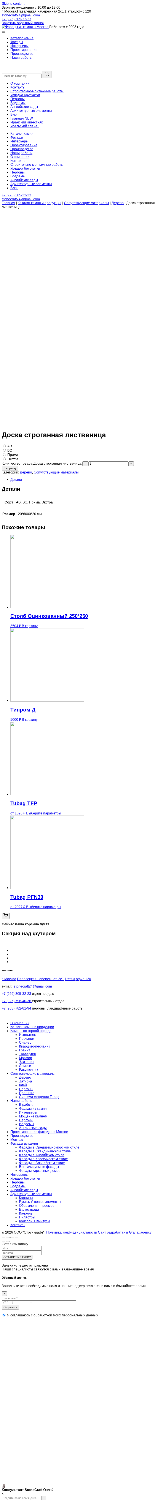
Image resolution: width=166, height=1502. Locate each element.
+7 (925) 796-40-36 (17, 1001)
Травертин (27, 1054)
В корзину (9, 468)
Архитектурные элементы (31, 110)
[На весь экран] (12, 1237)
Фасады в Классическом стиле (43, 1159)
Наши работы (21, 57)
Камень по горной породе (30, 1031)
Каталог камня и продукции (39, 203)
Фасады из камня (33, 1108)
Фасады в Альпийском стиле (42, 1163)
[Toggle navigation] (3, 32)
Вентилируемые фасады (39, 1167)
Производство (21, 53)
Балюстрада (29, 1209)
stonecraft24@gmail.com (21, 15)
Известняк (27, 1035)
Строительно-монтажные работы (37, 91)
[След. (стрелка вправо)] (8, 1241)
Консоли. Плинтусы (34, 1221)
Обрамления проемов (36, 1205)
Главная (8, 203)
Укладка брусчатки (25, 95)
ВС (9, 450)
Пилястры (27, 1217)
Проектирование (23, 50)
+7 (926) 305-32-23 (16, 19)
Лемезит (26, 1066)
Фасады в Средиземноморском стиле (49, 1147)
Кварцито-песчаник (34, 1046)
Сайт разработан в (125, 1232)
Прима (12, 455)
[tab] (87, 480)
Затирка (25, 1081)
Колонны (26, 1213)
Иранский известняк (26, 122)
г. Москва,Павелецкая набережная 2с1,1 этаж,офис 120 (46, 979)
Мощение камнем (33, 1116)
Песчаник (26, 1038)
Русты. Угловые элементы (40, 1202)
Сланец (25, 1042)
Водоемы (18, 103)
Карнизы (26, 1198)
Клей (23, 1085)
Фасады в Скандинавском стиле (45, 1151)
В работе (26, 1104)
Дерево (118, 203)
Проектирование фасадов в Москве (39, 1132)
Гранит (24, 1050)
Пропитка (26, 1093)
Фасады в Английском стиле (41, 1155)
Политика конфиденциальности (72, 1232)
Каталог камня (22, 38)
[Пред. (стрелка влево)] (3, 1241)
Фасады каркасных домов (40, 1170)
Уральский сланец (24, 126)
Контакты (17, 87)
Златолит (26, 1062)
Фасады (16, 42)
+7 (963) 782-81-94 (17, 1008)
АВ (9, 446)
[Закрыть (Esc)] (3, 1237)
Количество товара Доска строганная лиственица (41, 463)
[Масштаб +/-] (16, 1237)
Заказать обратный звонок (23, 23)
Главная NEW (21, 118)
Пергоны (17, 99)
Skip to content (13, 3)
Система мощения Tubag (39, 1097)
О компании (19, 83)
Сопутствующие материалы (86, 203)
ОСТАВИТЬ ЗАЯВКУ (17, 1257)
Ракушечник (28, 1069)
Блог (14, 114)
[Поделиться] (8, 1237)
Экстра (13, 459)
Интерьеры (19, 46)
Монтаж (16, 1139)
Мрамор (25, 1058)
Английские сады (24, 107)
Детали (16, 479)
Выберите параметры (43, 813)
